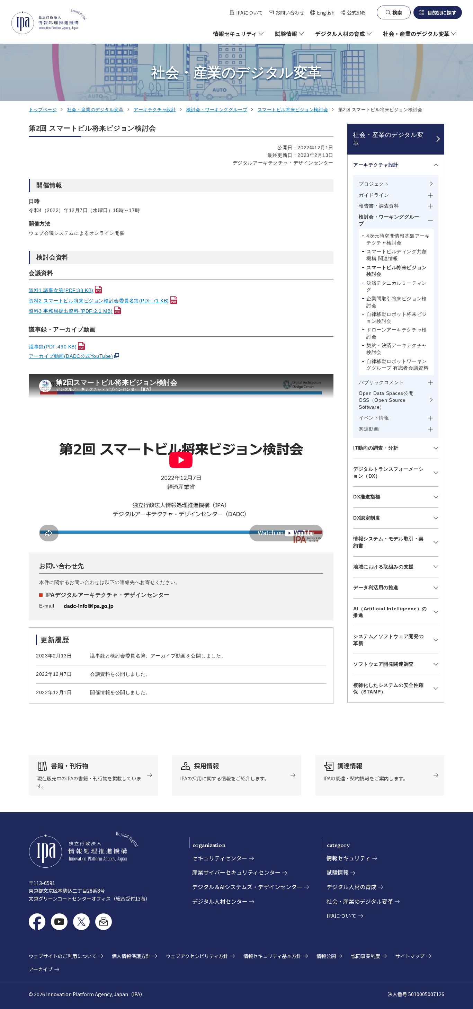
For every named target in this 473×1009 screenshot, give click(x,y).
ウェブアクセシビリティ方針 (197, 956)
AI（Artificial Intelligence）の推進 (390, 612)
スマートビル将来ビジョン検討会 (293, 109)
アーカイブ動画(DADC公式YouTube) (71, 356)
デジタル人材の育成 (351, 887)
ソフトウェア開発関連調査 (383, 664)
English (322, 12)
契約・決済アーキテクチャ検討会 (396, 349)
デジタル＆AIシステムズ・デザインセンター (247, 887)
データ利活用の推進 (376, 587)
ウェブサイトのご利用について (63, 956)
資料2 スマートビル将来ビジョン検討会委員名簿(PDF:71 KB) (99, 300)
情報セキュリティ (349, 858)
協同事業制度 (365, 956)
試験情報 (338, 872)
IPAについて (249, 12)
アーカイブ (41, 969)
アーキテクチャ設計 (155, 109)
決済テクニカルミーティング (396, 286)
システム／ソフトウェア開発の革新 (388, 640)
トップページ (43, 109)
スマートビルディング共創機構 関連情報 (396, 255)
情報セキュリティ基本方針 (272, 956)
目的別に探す (441, 12)
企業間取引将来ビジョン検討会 (396, 302)
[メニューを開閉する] (434, 165)
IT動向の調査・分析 (376, 448)
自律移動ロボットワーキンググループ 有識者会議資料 (397, 365)
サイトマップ (410, 956)
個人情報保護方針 (131, 956)
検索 (397, 12)
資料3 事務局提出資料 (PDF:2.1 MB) (71, 311)
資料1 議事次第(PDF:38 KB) (61, 290)
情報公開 (326, 956)
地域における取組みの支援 (383, 566)
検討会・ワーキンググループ (216, 109)
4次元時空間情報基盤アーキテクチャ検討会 (398, 239)
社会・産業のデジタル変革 (95, 109)
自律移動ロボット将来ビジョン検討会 (396, 317)
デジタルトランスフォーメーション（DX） (388, 472)
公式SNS (356, 12)
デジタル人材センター (220, 901)
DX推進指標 (366, 496)
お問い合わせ (289, 12)
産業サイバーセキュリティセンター (236, 872)
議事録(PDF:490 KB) (53, 346)
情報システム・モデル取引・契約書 (388, 542)
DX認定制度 (366, 518)
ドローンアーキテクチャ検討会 (396, 333)
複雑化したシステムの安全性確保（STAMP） (388, 688)
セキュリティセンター (219, 858)
